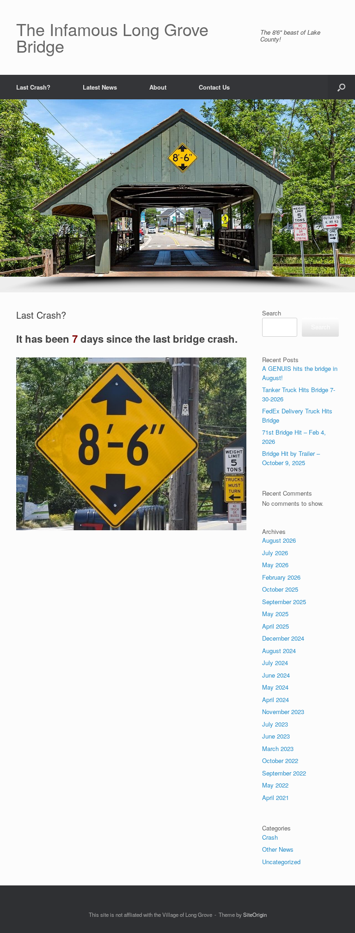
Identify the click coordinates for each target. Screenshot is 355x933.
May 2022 (275, 785)
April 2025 (275, 626)
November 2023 (283, 711)
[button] (341, 87)
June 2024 (276, 675)
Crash (270, 837)
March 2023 (278, 748)
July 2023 (275, 724)
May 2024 (275, 687)
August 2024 (279, 650)
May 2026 (275, 564)
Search (271, 313)
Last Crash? (33, 87)
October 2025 (280, 589)
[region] (177, 195)
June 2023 (276, 736)
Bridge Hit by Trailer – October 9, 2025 (291, 458)
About (157, 87)
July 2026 (275, 552)
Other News (278, 849)
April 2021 (275, 797)
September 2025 (284, 601)
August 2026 (279, 540)
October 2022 (280, 760)
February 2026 (281, 577)
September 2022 (284, 773)
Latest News (100, 87)
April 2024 (275, 699)
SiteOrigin (255, 914)
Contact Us (214, 87)
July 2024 (275, 662)
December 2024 (283, 638)
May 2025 (275, 613)
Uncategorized (281, 861)
